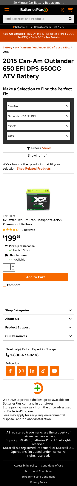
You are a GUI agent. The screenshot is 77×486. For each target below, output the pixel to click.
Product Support (17, 327)
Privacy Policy (38, 482)
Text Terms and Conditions (38, 476)
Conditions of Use (52, 465)
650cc (66, 47)
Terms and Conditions (38, 471)
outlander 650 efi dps (47, 47)
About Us (12, 319)
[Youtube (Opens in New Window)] (54, 371)
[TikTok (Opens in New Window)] (43, 371)
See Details (53, 37)
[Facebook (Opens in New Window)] (10, 371)
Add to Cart (35, 277)
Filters (36, 148)
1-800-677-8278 (24, 355)
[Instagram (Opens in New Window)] (21, 371)
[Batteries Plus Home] (34, 10)
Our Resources (16, 336)
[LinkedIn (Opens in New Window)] (32, 371)
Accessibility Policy (25, 465)
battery (7, 47)
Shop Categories (17, 310)
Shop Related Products (34, 168)
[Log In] (62, 10)
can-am (26, 47)
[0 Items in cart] (70, 10)
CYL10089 (9, 216)
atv (17, 47)
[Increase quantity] (13, 265)
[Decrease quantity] (13, 268)
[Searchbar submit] (70, 18)
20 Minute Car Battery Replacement (38, 3)
